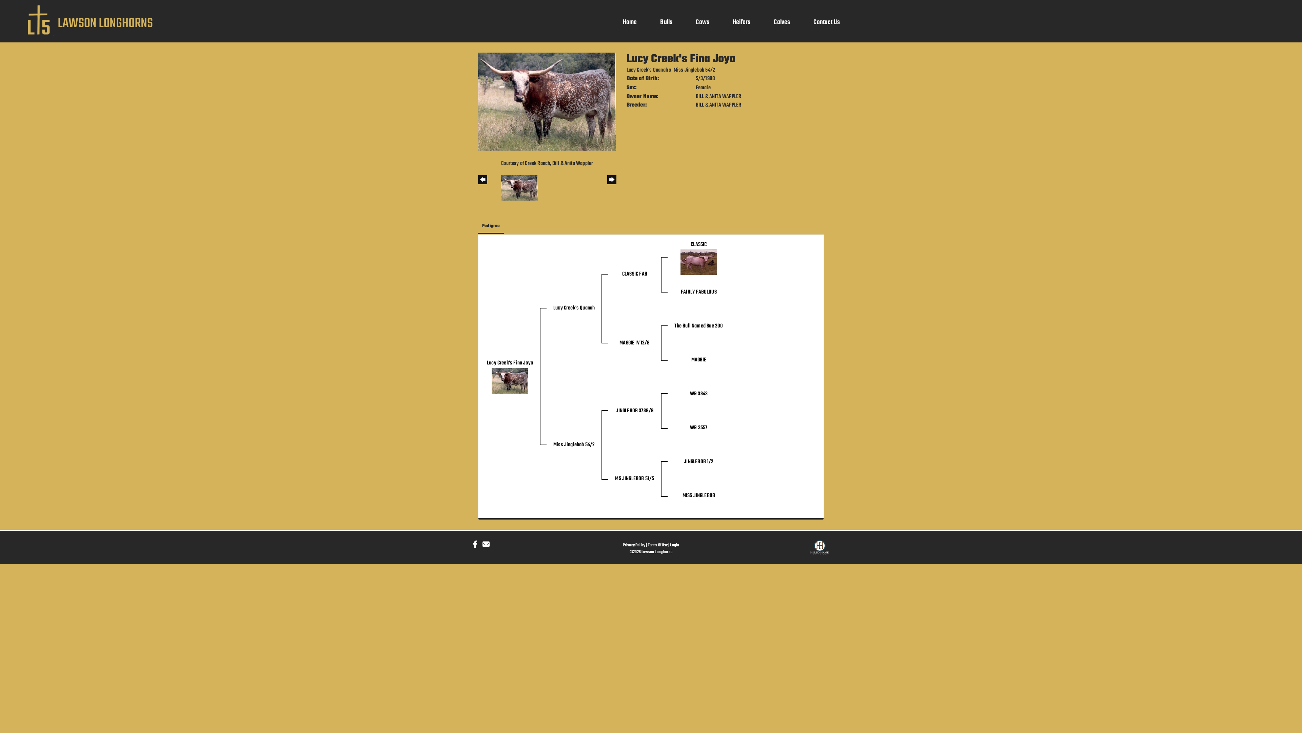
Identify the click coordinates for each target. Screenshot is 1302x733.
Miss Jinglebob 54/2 (694, 70)
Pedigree (491, 225)
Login (674, 545)
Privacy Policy (634, 545)
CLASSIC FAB (634, 274)
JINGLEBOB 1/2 (698, 462)
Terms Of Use (658, 545)
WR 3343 (699, 394)
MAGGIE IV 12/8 (634, 343)
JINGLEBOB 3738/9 (634, 411)
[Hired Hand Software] (819, 550)
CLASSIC (699, 245)
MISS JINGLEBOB (699, 496)
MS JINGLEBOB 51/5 (634, 479)
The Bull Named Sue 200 (698, 326)
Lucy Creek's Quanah (647, 70)
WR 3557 (698, 428)
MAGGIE (698, 360)
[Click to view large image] (547, 102)
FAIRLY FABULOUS (699, 292)
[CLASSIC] (698, 262)
